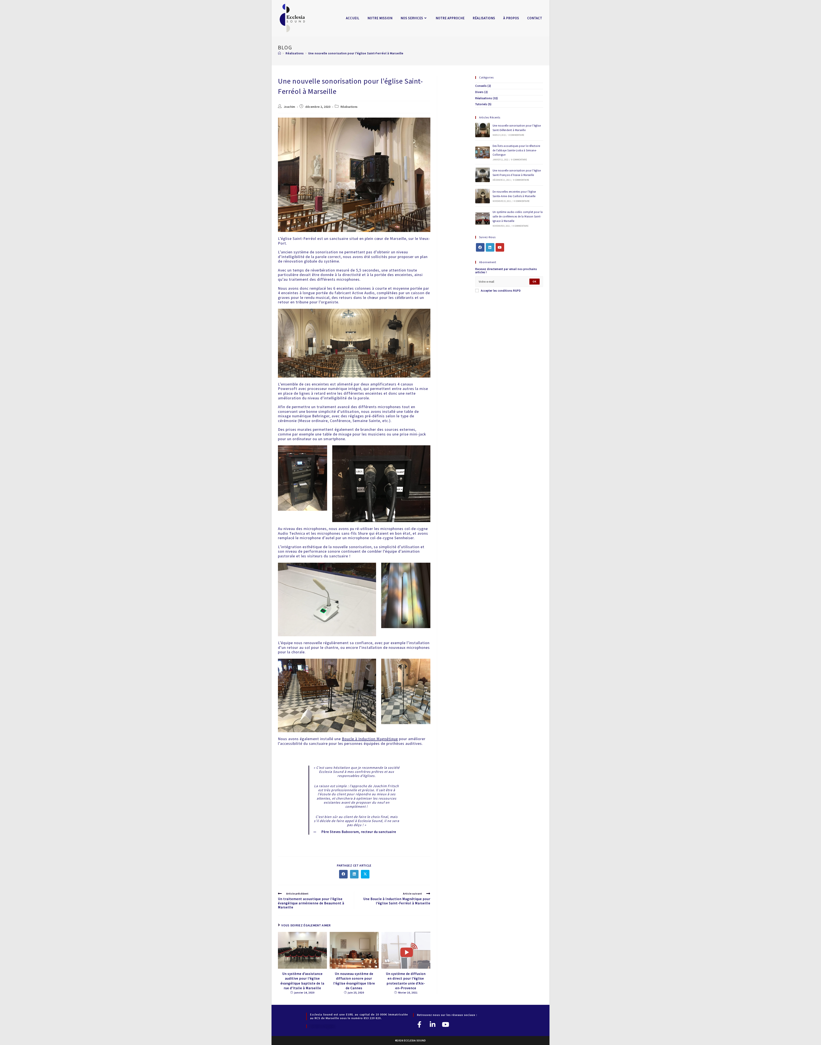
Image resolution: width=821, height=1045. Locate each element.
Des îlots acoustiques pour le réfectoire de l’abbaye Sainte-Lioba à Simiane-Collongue (516, 150)
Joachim (289, 107)
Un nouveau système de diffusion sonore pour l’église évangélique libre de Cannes (354, 980)
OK (534, 281)
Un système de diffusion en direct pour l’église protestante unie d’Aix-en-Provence (406, 980)
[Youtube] (500, 247)
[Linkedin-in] (432, 1024)
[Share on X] (365, 874)
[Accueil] (279, 53)
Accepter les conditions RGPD (501, 290)
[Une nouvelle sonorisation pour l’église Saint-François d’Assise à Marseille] (482, 175)
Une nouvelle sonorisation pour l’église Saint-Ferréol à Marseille (355, 53)
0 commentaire (516, 135)
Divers (479, 92)
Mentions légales (322, 1026)
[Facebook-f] (419, 1024)
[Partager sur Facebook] (343, 874)
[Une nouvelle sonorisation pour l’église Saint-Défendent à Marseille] (482, 130)
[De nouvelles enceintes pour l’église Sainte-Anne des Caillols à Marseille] (482, 196)
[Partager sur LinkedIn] (354, 874)
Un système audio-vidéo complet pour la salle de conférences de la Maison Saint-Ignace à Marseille (518, 216)
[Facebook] (480, 247)
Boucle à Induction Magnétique (370, 738)
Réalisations (349, 107)
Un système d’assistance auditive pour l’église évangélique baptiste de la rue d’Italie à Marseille (302, 980)
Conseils (481, 86)
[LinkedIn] (490, 247)
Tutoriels (481, 104)
